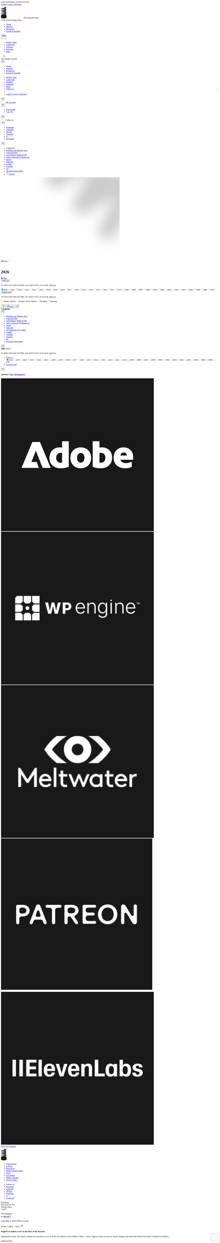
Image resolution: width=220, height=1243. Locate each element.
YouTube (9, 134)
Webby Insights (12, 1178)
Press (8, 51)
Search (12, 174)
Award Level (6, 292)
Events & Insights (13, 31)
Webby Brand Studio (14, 1171)
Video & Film (11, 153)
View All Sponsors (17, 374)
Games (9, 164)
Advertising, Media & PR (16, 155)
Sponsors (9, 49)
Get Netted (10, 1175)
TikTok (9, 132)
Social (8, 159)
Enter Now (17, 20)
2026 (4, 278)
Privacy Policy (12, 1180)
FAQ (8, 1173)
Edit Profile (10, 110)
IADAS (9, 1166)
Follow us (10, 89)
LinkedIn (9, 130)
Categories (10, 45)
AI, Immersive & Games (16, 330)
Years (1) (5, 281)
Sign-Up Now (6, 1241)
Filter (11, 307)
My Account (10, 102)
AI (7, 169)
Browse (4, 261)
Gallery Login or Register (11, 4)
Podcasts (9, 162)
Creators (9, 166)
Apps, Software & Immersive (18, 157)
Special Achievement (14, 171)
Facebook (10, 139)
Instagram (10, 127)
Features (9, 47)
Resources (10, 29)
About (8, 24)
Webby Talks (11, 42)
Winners (9, 27)
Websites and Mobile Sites (16, 150)
